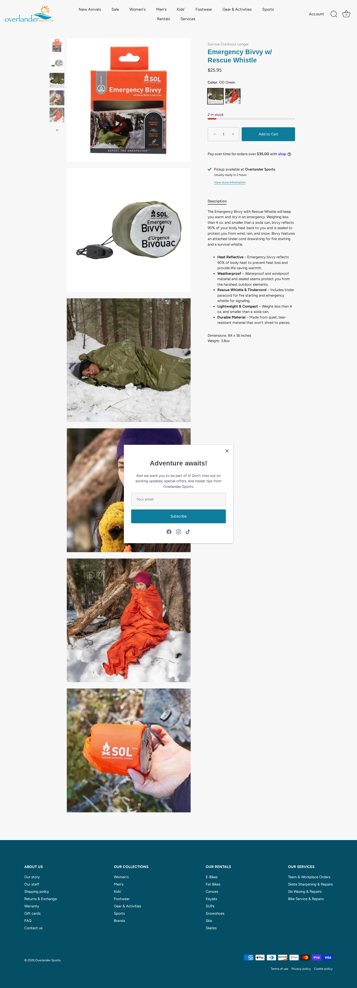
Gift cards (32, 913)
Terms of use (279, 969)
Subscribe (178, 516)
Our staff (31, 884)
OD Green (215, 96)
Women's (137, 9)
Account (316, 14)
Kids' (181, 9)
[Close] (227, 451)
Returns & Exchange (40, 899)
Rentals (163, 19)
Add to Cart (268, 134)
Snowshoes (215, 913)
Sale (115, 9)
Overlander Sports (47, 960)
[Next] (57, 130)
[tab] (219, 201)
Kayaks (211, 899)
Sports (268, 9)
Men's (161, 9)
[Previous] (57, 33)
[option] (57, 46)
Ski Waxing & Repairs (305, 891)
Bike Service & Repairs (306, 899)
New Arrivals (90, 9)
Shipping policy (36, 891)
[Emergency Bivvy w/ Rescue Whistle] (57, 45)
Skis (209, 921)
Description (217, 201)
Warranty (31, 906)
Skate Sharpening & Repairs (310, 884)
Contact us (33, 928)
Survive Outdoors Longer (228, 44)
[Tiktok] (188, 531)
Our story (32, 877)
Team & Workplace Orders (309, 877)
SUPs (210, 906)
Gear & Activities (237, 9)
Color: (221, 82)
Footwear (204, 9)
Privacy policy (301, 969)
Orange (233, 96)
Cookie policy (323, 969)
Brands (119, 921)
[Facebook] (169, 531)
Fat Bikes (213, 884)
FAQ (28, 921)
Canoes (212, 891)
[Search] (334, 14)
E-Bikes (212, 877)
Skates (211, 928)
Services (188, 19)
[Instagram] (178, 531)
